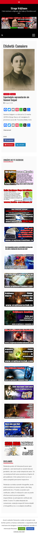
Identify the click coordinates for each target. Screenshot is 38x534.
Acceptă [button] (21, 528)
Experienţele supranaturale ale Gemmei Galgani (16, 98)
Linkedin (21, 145)
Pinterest (9, 145)
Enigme (13, 94)
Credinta (6, 94)
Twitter (21, 140)
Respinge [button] (30, 528)
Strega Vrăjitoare (19, 8)
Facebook (9, 140)
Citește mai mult (7, 130)
